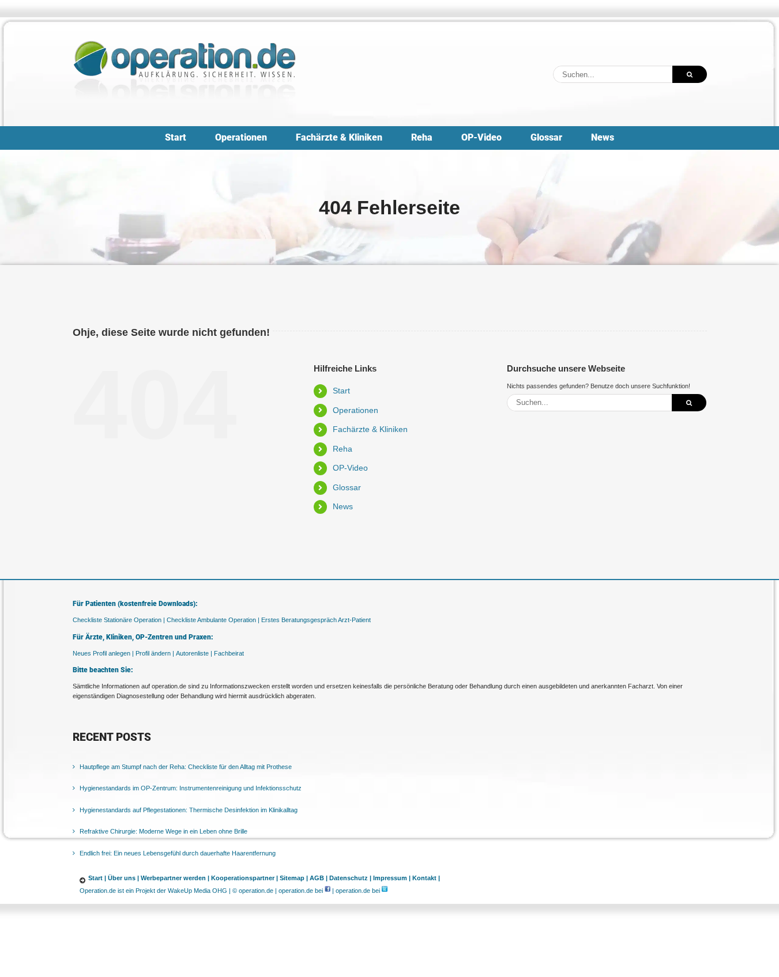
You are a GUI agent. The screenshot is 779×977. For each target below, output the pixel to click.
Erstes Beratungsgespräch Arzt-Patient (316, 619)
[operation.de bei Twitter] (384, 890)
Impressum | (392, 877)
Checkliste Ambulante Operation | (213, 619)
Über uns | (123, 877)
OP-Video (350, 467)
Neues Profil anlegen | (103, 653)
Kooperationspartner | (244, 877)
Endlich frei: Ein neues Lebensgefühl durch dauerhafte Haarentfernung (178, 853)
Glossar (347, 487)
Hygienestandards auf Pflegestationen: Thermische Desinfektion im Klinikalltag (189, 809)
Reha (342, 448)
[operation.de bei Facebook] (327, 890)
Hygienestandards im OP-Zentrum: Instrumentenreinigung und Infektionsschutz (191, 788)
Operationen (355, 410)
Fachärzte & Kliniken (370, 429)
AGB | (319, 877)
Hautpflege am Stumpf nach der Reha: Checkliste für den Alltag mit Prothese (186, 766)
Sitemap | (294, 877)
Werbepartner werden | (175, 877)
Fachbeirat (229, 653)
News (343, 506)
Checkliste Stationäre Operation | (119, 619)
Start (341, 390)
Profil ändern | (155, 653)
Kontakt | (426, 877)
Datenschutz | (350, 877)
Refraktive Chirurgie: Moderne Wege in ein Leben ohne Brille (163, 831)
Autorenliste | (194, 653)
